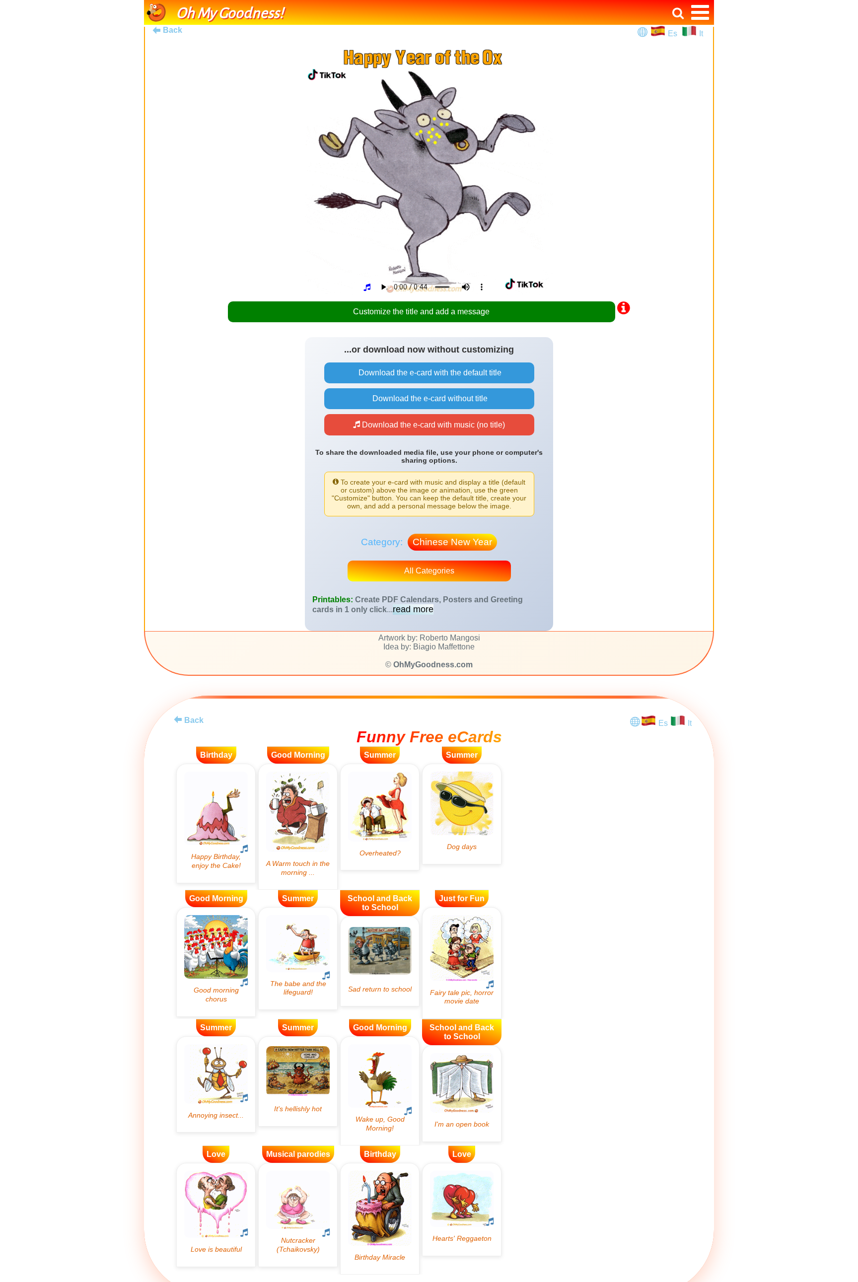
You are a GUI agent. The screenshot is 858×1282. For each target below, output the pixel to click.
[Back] (178, 719)
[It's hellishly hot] (298, 1081)
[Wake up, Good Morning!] (380, 1091)
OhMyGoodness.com (433, 664)
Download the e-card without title (429, 398)
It (701, 33)
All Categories (429, 571)
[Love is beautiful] (216, 1215)
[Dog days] (462, 814)
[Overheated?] (380, 817)
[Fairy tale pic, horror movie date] (462, 963)
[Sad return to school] (380, 961)
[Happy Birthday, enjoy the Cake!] (216, 823)
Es (673, 33)
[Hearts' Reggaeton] (462, 1209)
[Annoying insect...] (216, 1084)
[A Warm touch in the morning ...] (298, 827)
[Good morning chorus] (216, 961)
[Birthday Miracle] (380, 1219)
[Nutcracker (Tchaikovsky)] (298, 1215)
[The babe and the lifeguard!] (298, 958)
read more (413, 609)
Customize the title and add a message (421, 311)
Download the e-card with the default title (429, 372)
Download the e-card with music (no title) (432, 425)
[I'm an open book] (462, 1093)
